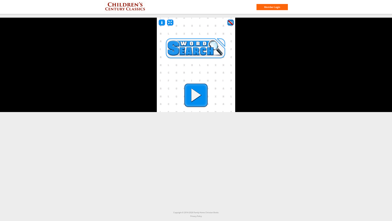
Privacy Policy (196, 216)
